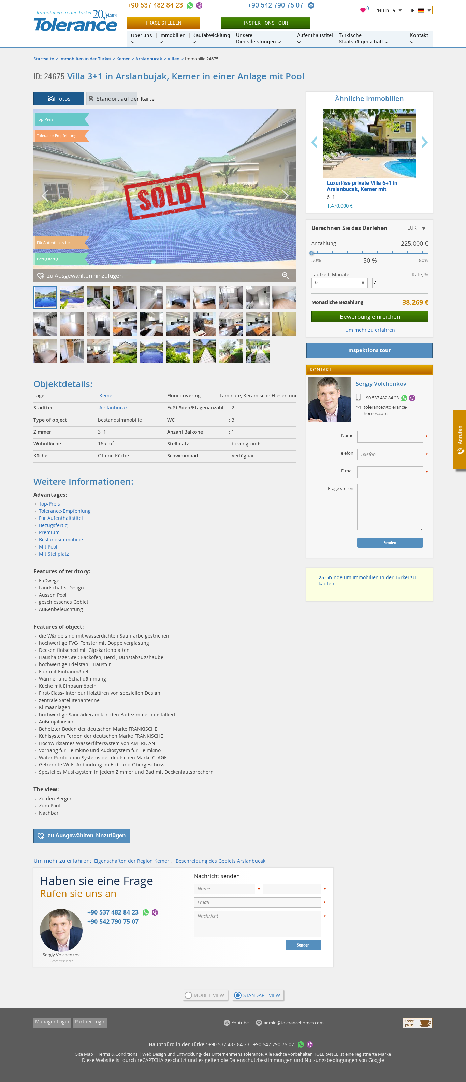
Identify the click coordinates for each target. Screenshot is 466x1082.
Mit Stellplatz (54, 554)
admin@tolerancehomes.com (311, 5)
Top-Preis (49, 503)
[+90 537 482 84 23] (404, 398)
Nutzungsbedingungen (331, 1060)
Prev (314, 142)
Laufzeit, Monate (330, 275)
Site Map (84, 1054)
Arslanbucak (148, 59)
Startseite (43, 59)
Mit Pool (48, 546)
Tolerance (253, 1054)
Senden (303, 945)
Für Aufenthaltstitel (61, 518)
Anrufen (459, 435)
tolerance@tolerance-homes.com (385, 410)
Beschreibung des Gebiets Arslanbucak (220, 861)
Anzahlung (323, 243)
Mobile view (209, 995)
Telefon (346, 453)
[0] (363, 11)
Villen (173, 59)
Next (425, 142)
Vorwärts (284, 195)
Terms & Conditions (117, 1054)
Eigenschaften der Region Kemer (131, 861)
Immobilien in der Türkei (85, 59)
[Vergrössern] (286, 276)
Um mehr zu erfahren (370, 329)
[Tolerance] (75, 20)
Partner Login (90, 1021)
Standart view (261, 995)
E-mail (347, 471)
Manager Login (52, 1021)
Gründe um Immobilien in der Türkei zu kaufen (367, 580)
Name (347, 435)
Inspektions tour (266, 22)
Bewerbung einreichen (370, 316)
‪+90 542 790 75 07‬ (276, 5)
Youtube (240, 1023)
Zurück (45, 195)
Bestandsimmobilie (61, 539)
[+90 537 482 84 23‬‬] (190, 5)
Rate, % (420, 275)
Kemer (123, 59)
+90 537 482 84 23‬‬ (156, 5)
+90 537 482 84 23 (381, 398)
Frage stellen (163, 22)
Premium (49, 532)
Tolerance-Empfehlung (65, 511)
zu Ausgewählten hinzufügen (85, 275)
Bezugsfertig (53, 525)
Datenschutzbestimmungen (261, 1060)
